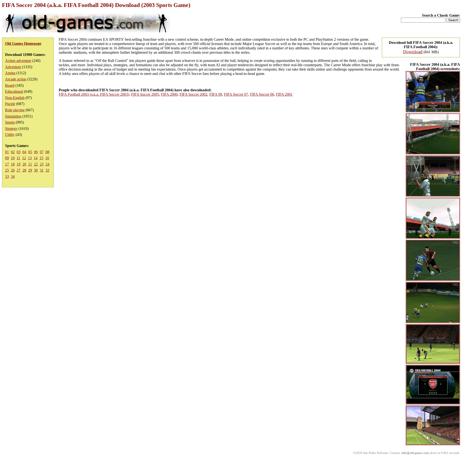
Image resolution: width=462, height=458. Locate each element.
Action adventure (18, 61)
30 (36, 170)
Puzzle (10, 104)
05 (30, 152)
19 (18, 164)
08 (47, 152)
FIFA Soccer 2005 (145, 94)
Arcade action (15, 79)
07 (42, 152)
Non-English (15, 98)
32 (47, 170)
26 (13, 170)
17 (7, 164)
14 (36, 158)
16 (47, 158)
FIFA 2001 (284, 94)
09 (7, 158)
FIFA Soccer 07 (236, 94)
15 (41, 158)
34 (13, 176)
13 (30, 158)
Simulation (13, 116)
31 (42, 170)
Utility (10, 135)
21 (30, 164)
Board (9, 85)
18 (13, 164)
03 (18, 152)
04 (24, 152)
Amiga (10, 73)
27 (18, 170)
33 (7, 176)
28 (24, 170)
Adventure (13, 67)
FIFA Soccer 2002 (193, 94)
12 (24, 158)
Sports (10, 122)
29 (30, 170)
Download (413, 51)
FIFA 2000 (169, 94)
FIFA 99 (215, 94)
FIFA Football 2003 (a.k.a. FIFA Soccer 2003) (94, 94)
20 (24, 164)
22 (36, 164)
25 (7, 170)
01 (7, 152)
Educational (14, 91)
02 (13, 152)
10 (13, 158)
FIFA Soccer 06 (262, 94)
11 (18, 158)
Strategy (11, 128)
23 (42, 164)
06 (36, 152)
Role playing (15, 110)
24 (47, 164)
